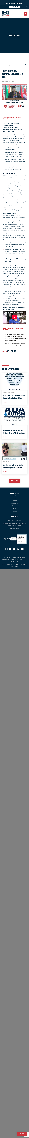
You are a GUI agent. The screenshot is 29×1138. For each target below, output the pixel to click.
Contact (14, 511)
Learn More (14, 7)
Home (14, 495)
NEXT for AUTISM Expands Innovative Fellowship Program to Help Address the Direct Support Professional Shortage (14, 396)
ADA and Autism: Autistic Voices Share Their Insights (14, 431)
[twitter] (18, 549)
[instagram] (10, 549)
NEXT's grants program (19, 343)
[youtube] (22, 549)
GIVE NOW (21, 1133)
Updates (14, 506)
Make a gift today (11, 340)
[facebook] (6, 549)
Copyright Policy (15, 564)
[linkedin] (14, 549)
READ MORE (14, 480)
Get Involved (14, 503)
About (14, 498)
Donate (14, 508)
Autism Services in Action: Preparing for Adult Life (13, 466)
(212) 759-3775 (14, 529)
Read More (7, 402)
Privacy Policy (6, 564)
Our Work (14, 500)
